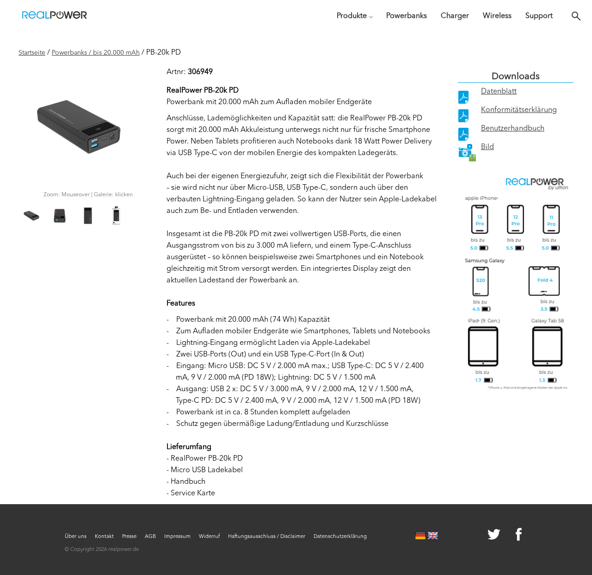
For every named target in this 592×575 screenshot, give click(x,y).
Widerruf (209, 536)
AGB (150, 536)
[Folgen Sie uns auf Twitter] (483, 535)
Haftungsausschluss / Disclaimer (266, 536)
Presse (129, 536)
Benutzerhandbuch (512, 128)
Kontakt (104, 536)
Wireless (497, 16)
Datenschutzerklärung (340, 536)
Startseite (31, 53)
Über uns (75, 536)
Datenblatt (499, 91)
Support (539, 16)
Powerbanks (406, 16)
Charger (455, 16)
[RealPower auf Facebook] (507, 535)
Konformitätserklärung (519, 110)
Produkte (352, 16)
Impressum (177, 536)
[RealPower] (54, 16)
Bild (487, 147)
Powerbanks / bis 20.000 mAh (96, 53)
